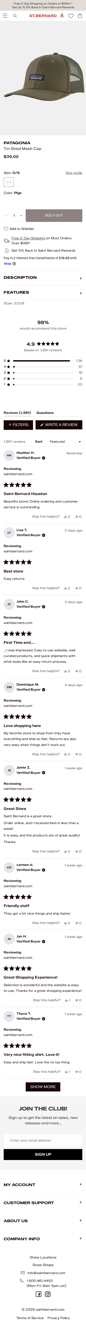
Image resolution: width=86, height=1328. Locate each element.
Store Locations (43, 1257)
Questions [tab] (45, 413)
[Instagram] (47, 1294)
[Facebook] (38, 1294)
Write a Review (63, 425)
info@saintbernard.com (46, 1273)
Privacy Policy (58, 1318)
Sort (39, 442)
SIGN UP (43, 1154)
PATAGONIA (17, 143)
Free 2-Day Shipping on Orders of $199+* (43, 3)
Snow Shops (43, 1265)
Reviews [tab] (17, 413)
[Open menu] (4, 16)
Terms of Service (30, 1318)
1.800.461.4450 (40, 1281)
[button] (43, 360)
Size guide (74, 173)
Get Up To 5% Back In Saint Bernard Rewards (43, 7)
